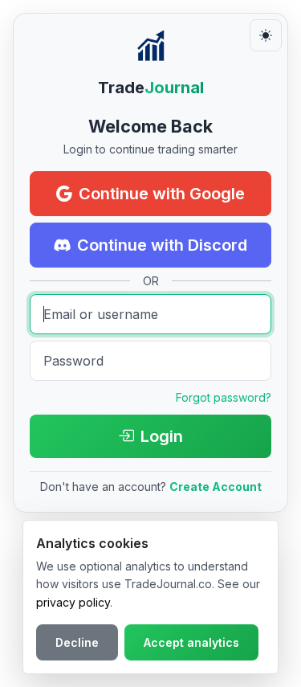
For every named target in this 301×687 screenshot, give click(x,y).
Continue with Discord (162, 245)
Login (161, 436)
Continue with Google (162, 193)
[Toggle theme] (266, 35)
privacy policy (73, 602)
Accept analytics (191, 642)
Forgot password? (223, 397)
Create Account (215, 486)
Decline (77, 642)
